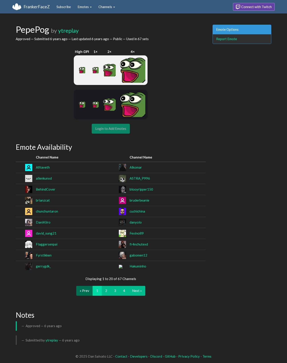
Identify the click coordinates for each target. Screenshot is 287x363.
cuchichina (137, 211)
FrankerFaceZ (37, 6)
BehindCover (45, 189)
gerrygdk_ (43, 266)
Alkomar (136, 167)
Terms (206, 356)
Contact (121, 356)
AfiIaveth (43, 167)
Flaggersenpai (46, 244)
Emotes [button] (83, 7)
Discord (156, 356)
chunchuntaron (47, 211)
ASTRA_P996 (140, 178)
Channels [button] (105, 7)
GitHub (170, 356)
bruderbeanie (139, 200)
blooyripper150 (141, 189)
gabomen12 (138, 255)
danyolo (136, 222)
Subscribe (64, 7)
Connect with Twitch (256, 7)
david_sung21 (46, 233)
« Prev (84, 291)
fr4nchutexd (139, 244)
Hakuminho (138, 266)
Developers (139, 356)
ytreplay (68, 30)
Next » (137, 291)
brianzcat (43, 200)
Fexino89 (137, 233)
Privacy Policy (189, 356)
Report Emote (226, 39)
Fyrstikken (44, 255)
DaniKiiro (43, 222)
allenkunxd (44, 178)
